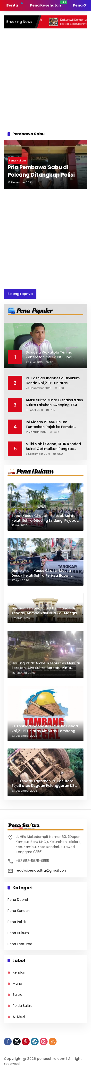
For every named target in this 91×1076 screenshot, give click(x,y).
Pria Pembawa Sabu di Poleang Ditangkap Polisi (41, 171)
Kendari (19, 972)
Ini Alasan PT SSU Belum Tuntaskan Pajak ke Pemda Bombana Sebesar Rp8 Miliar (51, 424)
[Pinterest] (26, 1041)
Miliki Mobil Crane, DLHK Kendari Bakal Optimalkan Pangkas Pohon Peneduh (53, 446)
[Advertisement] (45, 78)
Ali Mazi (19, 1016)
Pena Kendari (19, 910)
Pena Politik (17, 921)
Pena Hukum (17, 160)
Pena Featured (20, 944)
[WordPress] (35, 1041)
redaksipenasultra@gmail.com (41, 870)
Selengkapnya (20, 293)
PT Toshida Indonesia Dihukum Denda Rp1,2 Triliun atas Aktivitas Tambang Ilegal (53, 380)
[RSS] (53, 1041)
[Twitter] (17, 1041)
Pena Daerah (18, 899)
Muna (17, 983)
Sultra (17, 994)
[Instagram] (44, 1041)
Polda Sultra (23, 1005)
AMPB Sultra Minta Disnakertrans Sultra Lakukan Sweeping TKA (54, 402)
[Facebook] (8, 1041)
